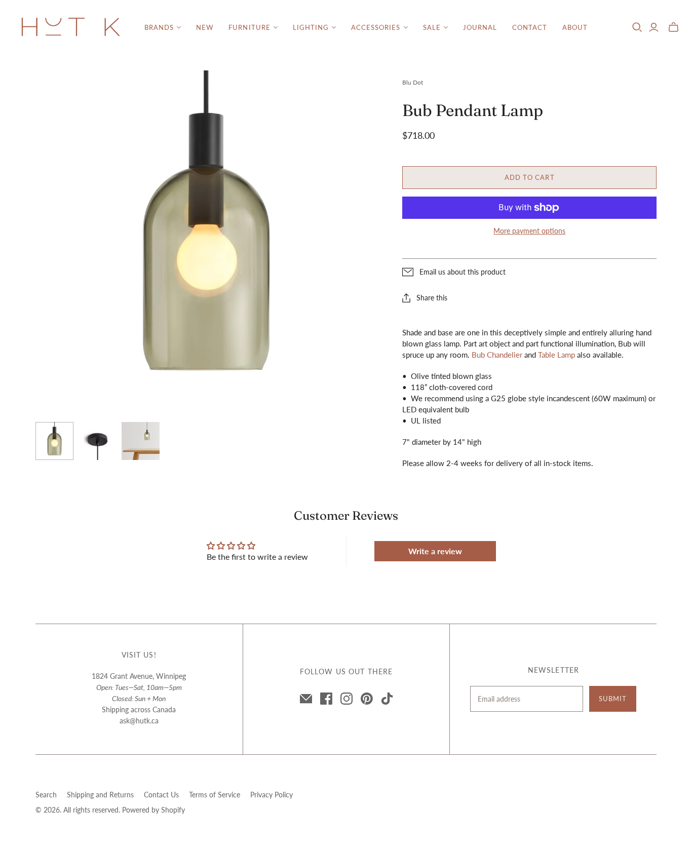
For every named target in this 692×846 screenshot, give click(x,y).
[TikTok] (387, 699)
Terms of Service (214, 794)
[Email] (306, 699)
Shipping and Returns (100, 794)
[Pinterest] (367, 699)
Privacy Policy (271, 794)
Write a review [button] (435, 551)
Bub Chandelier (497, 354)
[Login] (653, 27)
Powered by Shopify (153, 809)
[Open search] (637, 27)
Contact (529, 27)
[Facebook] (326, 699)
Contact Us (161, 794)
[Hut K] (71, 27)
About (575, 27)
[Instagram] (346, 699)
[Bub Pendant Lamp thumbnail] (54, 441)
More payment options (529, 230)
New (204, 27)
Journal (480, 27)
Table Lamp (556, 354)
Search (46, 794)
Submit (613, 699)
